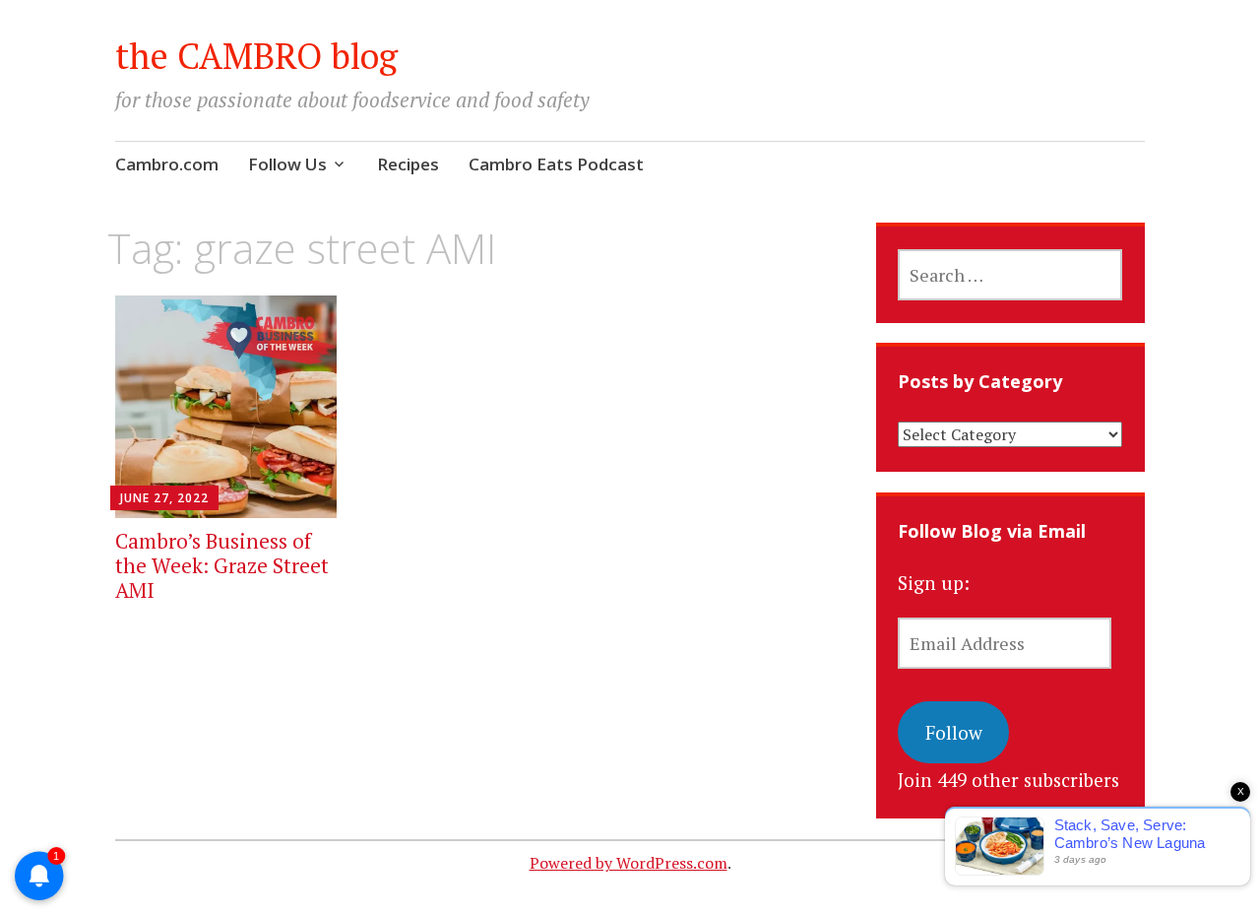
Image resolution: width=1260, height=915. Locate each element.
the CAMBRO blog (256, 56)
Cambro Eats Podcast (556, 164)
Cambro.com (167, 164)
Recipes (408, 164)
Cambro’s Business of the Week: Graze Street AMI (222, 565)
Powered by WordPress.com (628, 863)
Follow (953, 732)
